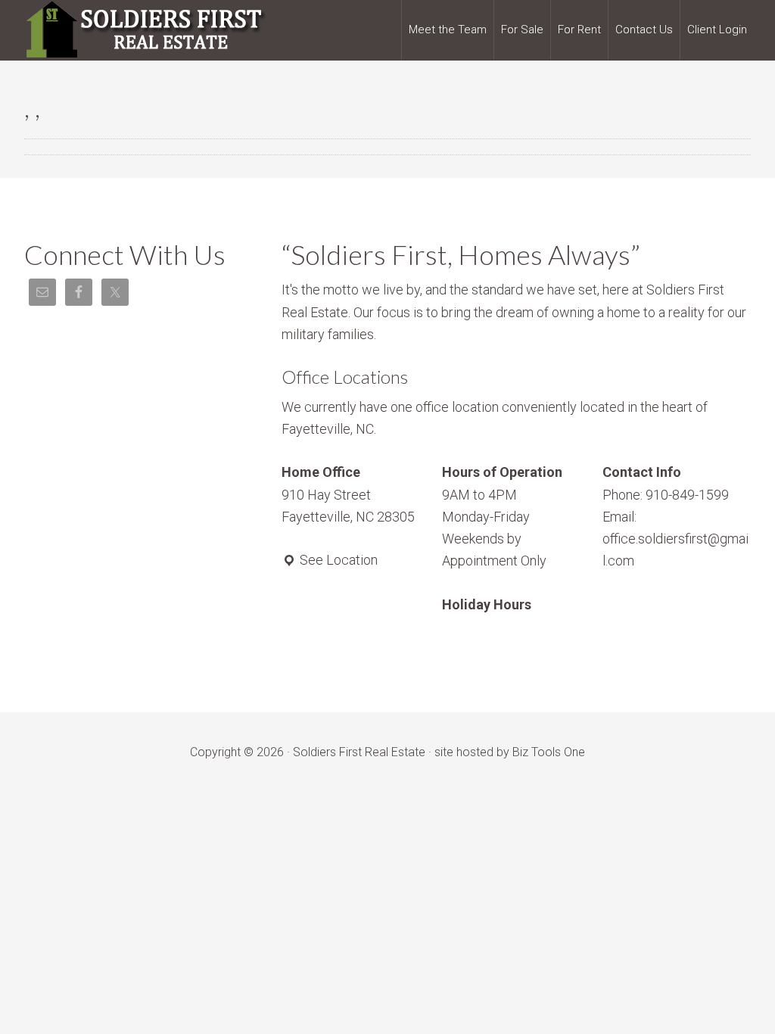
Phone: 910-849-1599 (665, 495)
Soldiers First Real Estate (145, 30)
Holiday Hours (486, 604)
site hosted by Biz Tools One (509, 752)
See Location (337, 560)
